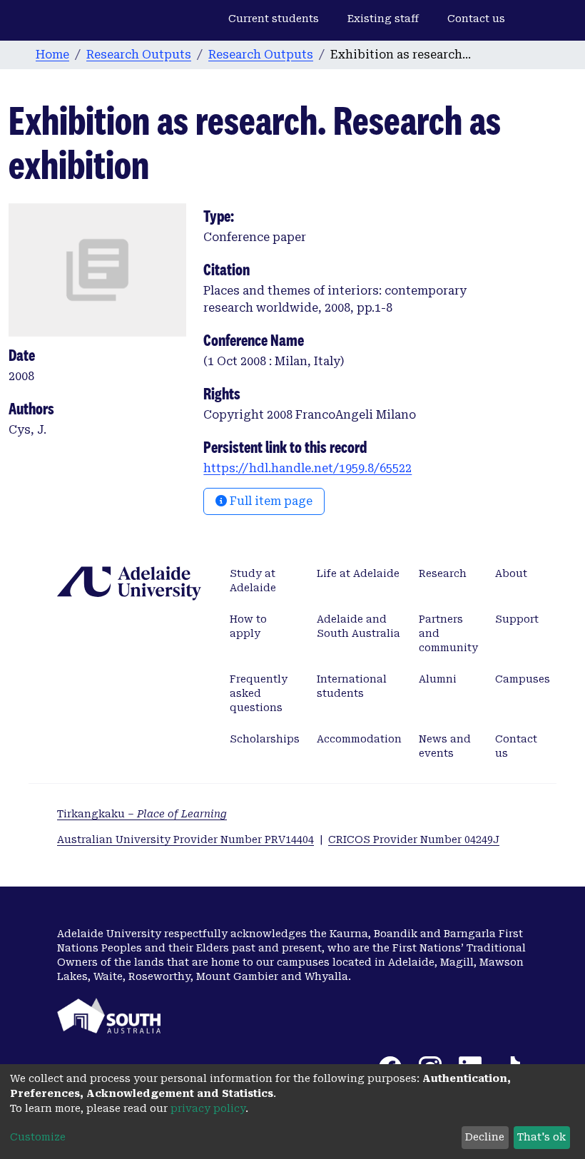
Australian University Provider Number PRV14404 (185, 839)
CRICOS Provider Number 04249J (413, 839)
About (511, 573)
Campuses (522, 679)
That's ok (541, 1137)
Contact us (476, 18)
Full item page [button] (269, 501)
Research (443, 573)
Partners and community (448, 633)
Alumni (438, 679)
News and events (445, 746)
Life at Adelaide (358, 573)
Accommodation (359, 739)
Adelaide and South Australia (358, 626)
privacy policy (208, 1108)
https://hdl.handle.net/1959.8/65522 (307, 468)
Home (52, 54)
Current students (273, 18)
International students (352, 686)
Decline (484, 1137)
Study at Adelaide (253, 580)
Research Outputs (138, 54)
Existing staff (383, 18)
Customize (38, 1137)
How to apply (248, 626)
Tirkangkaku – (142, 814)
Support (517, 619)
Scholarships (265, 739)
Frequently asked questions (259, 693)
